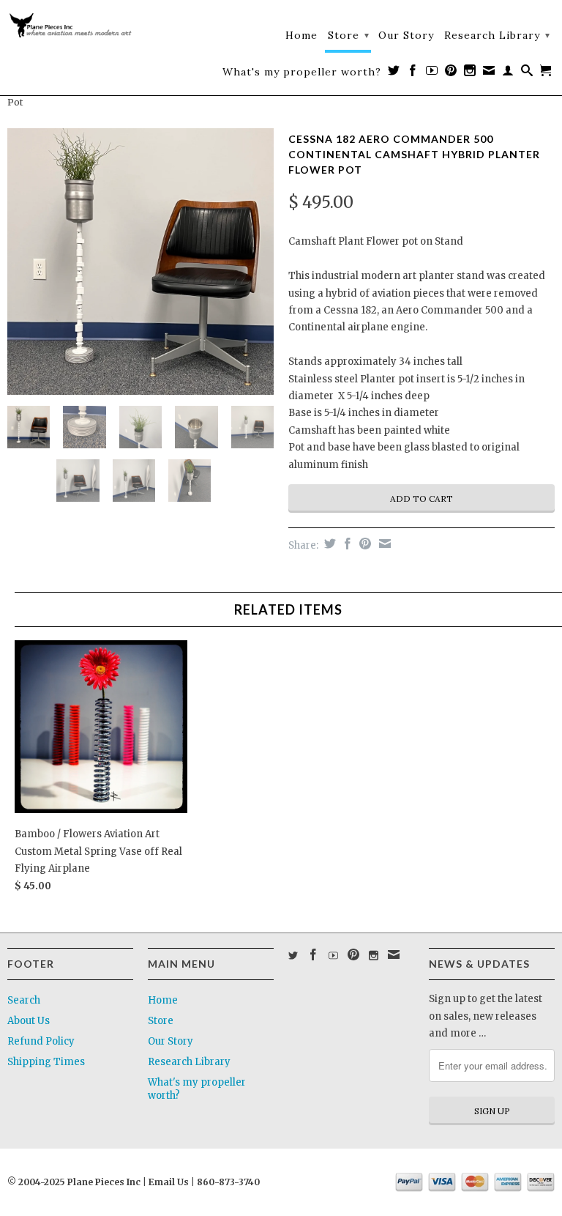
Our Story (406, 35)
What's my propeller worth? (301, 71)
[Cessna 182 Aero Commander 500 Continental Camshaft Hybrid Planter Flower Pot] (140, 261)
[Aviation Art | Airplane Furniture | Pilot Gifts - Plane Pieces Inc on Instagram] (470, 73)
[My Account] (508, 73)
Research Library (497, 35)
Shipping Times (46, 1062)
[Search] (527, 73)
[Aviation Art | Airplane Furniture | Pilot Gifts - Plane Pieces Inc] (70, 27)
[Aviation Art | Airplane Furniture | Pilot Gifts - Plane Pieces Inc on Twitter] (394, 73)
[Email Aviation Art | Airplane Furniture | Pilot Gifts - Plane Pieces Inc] (489, 73)
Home (301, 35)
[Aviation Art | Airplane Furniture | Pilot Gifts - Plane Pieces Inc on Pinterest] (451, 73)
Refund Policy (41, 1041)
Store (349, 35)
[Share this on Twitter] (328, 543)
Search (23, 1000)
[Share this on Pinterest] (363, 543)
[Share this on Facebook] (345, 543)
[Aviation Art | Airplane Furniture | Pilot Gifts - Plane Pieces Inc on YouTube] (432, 73)
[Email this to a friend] (383, 543)
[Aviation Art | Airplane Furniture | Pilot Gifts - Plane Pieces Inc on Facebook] (413, 73)
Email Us (167, 1181)
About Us (28, 1021)
